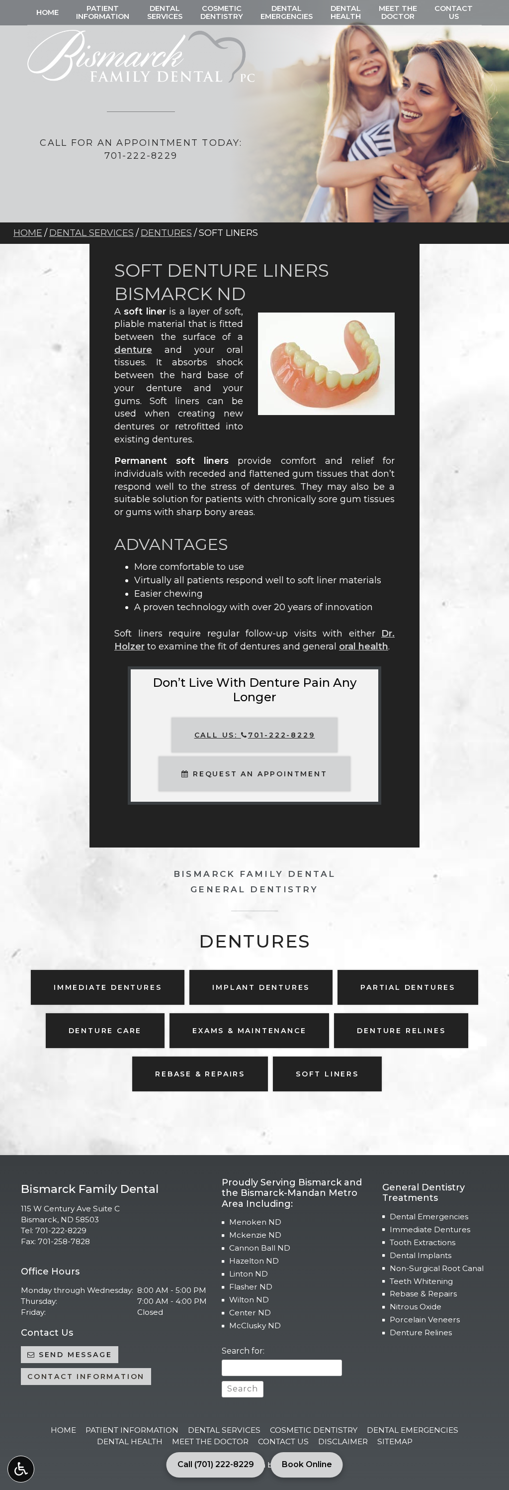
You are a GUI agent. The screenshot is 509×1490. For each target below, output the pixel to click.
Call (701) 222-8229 (215, 1464)
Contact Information (86, 1376)
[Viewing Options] (20, 1469)
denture (133, 349)
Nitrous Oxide (415, 1306)
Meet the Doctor (210, 1441)
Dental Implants (420, 1255)
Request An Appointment (258, 773)
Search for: (243, 1351)
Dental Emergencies (429, 1216)
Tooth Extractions (422, 1242)
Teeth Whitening (421, 1281)
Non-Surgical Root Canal (437, 1268)
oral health (363, 646)
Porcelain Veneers (425, 1319)
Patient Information (131, 1430)
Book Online (307, 1464)
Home (47, 12)
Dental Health (130, 1441)
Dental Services (91, 232)
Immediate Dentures (430, 1229)
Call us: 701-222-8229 (254, 735)
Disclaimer (343, 1441)
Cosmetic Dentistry (313, 1430)
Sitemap (395, 1441)
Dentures (166, 232)
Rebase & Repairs (423, 1293)
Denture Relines (421, 1332)
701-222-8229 (60, 1230)
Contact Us (283, 1441)
